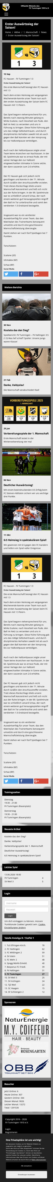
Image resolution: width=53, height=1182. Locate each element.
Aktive (17, 32)
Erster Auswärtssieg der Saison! (23, 35)
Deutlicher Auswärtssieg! (18, 485)
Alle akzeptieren (26, 1166)
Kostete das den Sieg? (16, 330)
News (44, 32)
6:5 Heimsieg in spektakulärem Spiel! (25, 540)
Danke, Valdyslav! (14, 385)
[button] (11, 274)
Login (8, 1129)
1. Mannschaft (31, 32)
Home (8, 32)
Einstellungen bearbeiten (26, 1174)
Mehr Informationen (39, 1160)
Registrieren (11, 1132)
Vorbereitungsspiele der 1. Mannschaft (26, 433)
